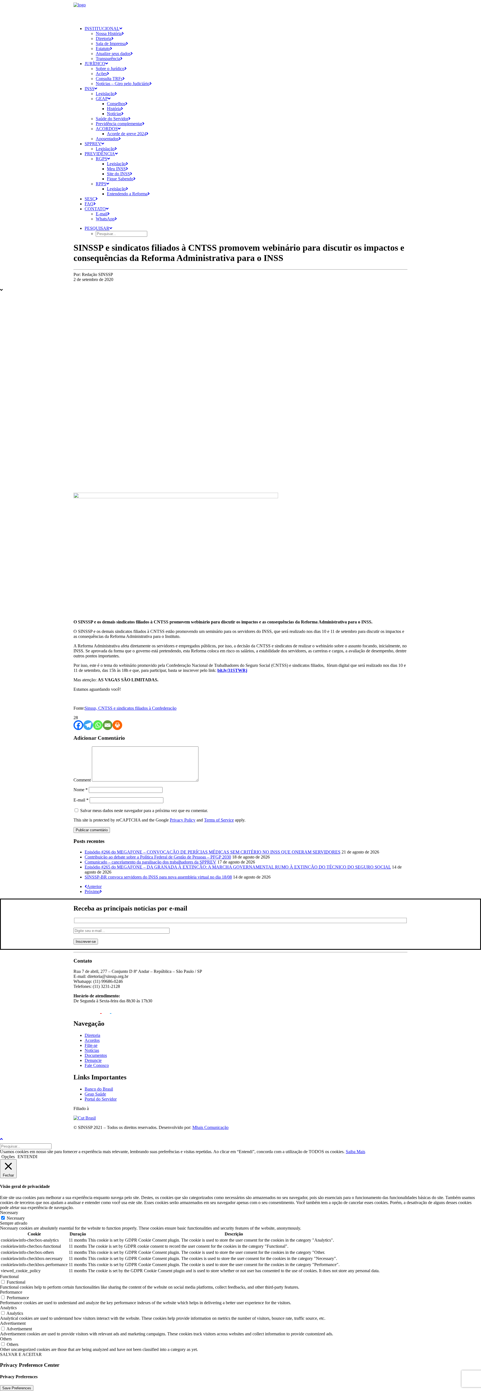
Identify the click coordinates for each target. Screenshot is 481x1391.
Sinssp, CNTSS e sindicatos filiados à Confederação (130, 708)
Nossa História (109, 33)
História (114, 108)
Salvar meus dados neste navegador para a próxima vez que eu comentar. (144, 810)
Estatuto (103, 48)
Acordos (107, 128)
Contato (95, 208)
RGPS (101, 158)
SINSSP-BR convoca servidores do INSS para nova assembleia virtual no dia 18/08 (158, 877)
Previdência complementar (119, 123)
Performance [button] (11, 1292)
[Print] (117, 725)
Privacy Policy (182, 820)
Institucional (102, 28)
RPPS (101, 183)
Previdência (100, 153)
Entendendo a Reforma (127, 193)
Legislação (105, 93)
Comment (82, 780)
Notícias (114, 113)
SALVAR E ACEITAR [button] (21, 1354)
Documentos (96, 1055)
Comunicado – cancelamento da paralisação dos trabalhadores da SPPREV (150, 862)
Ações (101, 73)
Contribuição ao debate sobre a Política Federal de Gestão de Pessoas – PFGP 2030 (158, 857)
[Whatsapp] (98, 725)
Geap (102, 98)
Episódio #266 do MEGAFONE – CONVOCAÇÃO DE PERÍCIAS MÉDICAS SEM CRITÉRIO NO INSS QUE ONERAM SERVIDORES (212, 852)
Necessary (16, 1218)
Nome (80, 789)
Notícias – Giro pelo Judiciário (122, 83)
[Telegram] (88, 725)
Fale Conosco (97, 1065)
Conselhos (116, 103)
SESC (90, 198)
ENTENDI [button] (27, 1156)
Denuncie (93, 1060)
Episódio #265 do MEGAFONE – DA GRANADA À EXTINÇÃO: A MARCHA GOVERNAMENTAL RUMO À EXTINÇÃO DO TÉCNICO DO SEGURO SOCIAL (238, 867)
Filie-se (91, 1045)
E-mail (101, 213)
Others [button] (6, 1338)
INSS (89, 88)
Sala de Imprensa (111, 43)
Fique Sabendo (120, 178)
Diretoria (103, 38)
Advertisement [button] (13, 1323)
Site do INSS (118, 173)
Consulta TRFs (109, 78)
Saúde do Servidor (112, 118)
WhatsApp (105, 218)
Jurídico (95, 63)
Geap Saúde (95, 1094)
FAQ (89, 203)
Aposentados (107, 138)
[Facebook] (78, 725)
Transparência (108, 58)
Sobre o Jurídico (110, 68)
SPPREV (93, 143)
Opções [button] (8, 1156)
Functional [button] (9, 1276)
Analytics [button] (8, 1307)
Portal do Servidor (101, 1099)
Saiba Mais (355, 1151)
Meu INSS (116, 168)
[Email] (107, 725)
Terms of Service (219, 820)
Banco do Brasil (99, 1089)
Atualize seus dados (113, 53)
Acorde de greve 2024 (126, 133)
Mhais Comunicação (210, 1127)
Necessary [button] (9, 1212)
